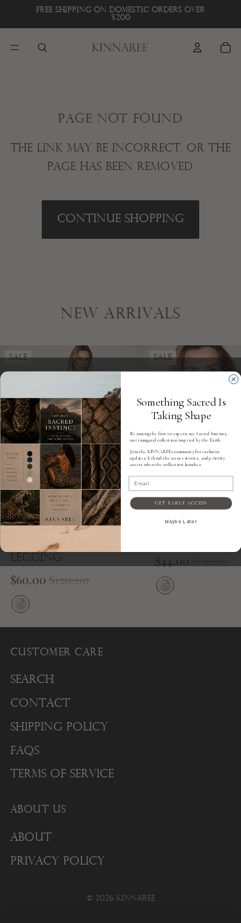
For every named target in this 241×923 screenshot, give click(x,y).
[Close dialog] (233, 378)
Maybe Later (181, 521)
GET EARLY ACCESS (181, 503)
